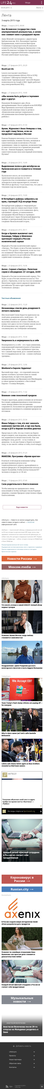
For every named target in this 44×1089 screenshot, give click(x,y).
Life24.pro (5, 578)
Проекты (12, 1056)
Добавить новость (23, 1046)
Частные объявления (11, 298)
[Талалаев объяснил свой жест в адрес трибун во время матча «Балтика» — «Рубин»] (22, 781)
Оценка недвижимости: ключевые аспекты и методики (19, 549)
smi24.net (30, 522)
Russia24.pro (6, 895)
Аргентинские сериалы (9, 551)
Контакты (12, 1067)
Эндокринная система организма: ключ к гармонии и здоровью (22, 547)
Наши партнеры (15, 1059)
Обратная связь (15, 1063)
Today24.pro (6, 676)
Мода (4, 25)
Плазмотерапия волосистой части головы (15, 545)
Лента (6, 15)
